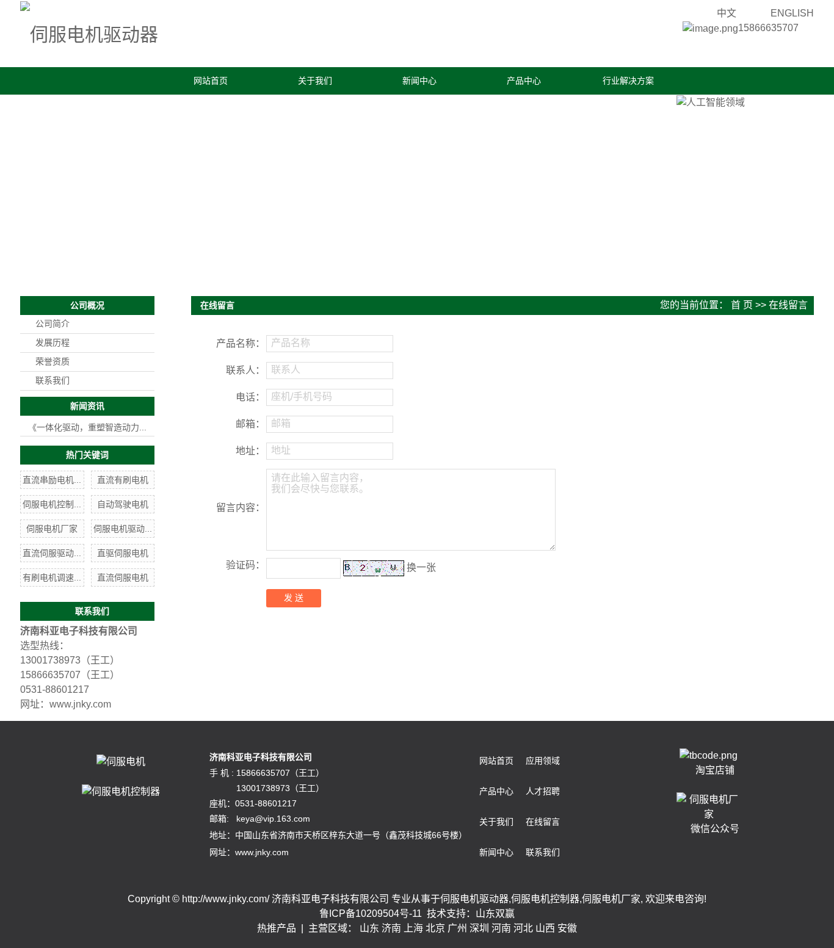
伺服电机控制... (52, 504)
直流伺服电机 (122, 577)
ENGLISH (792, 13)
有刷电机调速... (52, 577)
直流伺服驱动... (52, 553)
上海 (413, 928)
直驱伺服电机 (122, 553)
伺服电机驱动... (122, 529)
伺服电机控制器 (545, 899)
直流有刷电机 (122, 480)
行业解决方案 (628, 80)
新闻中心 (419, 80)
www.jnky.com (80, 704)
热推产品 (276, 928)
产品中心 (524, 80)
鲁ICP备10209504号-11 (370, 913)
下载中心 (103, 108)
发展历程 (52, 342)
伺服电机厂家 (52, 529)
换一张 (421, 567)
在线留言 (543, 822)
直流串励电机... (52, 480)
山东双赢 (495, 913)
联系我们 (207, 108)
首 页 (742, 305)
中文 (726, 13)
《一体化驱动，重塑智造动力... (87, 427)
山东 (369, 928)
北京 (435, 928)
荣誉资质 (52, 361)
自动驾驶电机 (122, 504)
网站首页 (211, 80)
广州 (457, 928)
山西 (545, 928)
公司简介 (52, 323)
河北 (523, 928)
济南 (391, 928)
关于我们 (315, 80)
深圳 (479, 928)
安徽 (567, 928)
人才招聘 (543, 791)
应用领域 (543, 760)
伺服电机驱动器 (474, 899)
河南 (501, 928)
